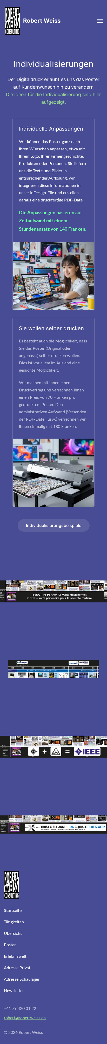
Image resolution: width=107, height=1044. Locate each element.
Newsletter (14, 991)
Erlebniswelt (15, 956)
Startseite (13, 910)
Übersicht (13, 933)
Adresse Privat (17, 968)
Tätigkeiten (14, 922)
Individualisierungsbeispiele (53, 525)
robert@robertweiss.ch (25, 1018)
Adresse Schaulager (21, 979)
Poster (10, 945)
